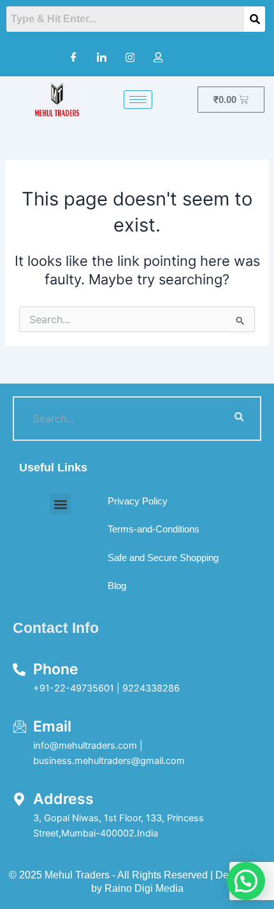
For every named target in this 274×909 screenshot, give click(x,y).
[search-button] (239, 418)
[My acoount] (158, 57)
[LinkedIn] (102, 57)
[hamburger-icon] (138, 99)
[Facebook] (73, 57)
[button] (60, 504)
